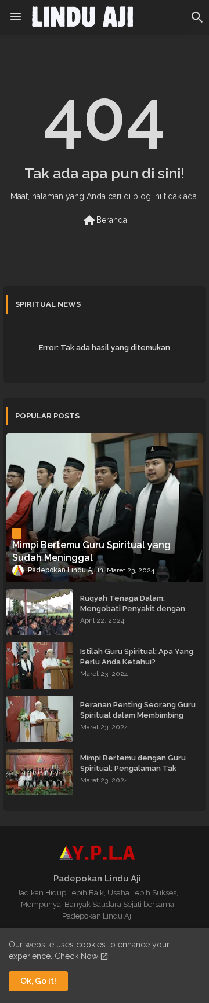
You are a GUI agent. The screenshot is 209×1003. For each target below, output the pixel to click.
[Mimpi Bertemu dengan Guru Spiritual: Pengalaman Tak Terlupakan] (39, 772)
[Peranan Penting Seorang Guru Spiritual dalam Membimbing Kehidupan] (39, 719)
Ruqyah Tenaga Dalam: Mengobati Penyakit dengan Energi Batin (132, 608)
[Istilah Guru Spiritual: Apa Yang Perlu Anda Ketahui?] (39, 665)
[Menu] (15, 17)
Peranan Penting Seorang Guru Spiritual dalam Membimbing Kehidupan (138, 715)
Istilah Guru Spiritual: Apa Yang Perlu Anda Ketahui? (136, 656)
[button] (197, 17)
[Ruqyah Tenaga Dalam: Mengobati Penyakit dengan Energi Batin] (39, 612)
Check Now (76, 956)
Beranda (104, 220)
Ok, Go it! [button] (38, 981)
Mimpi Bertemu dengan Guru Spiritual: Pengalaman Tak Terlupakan (133, 768)
